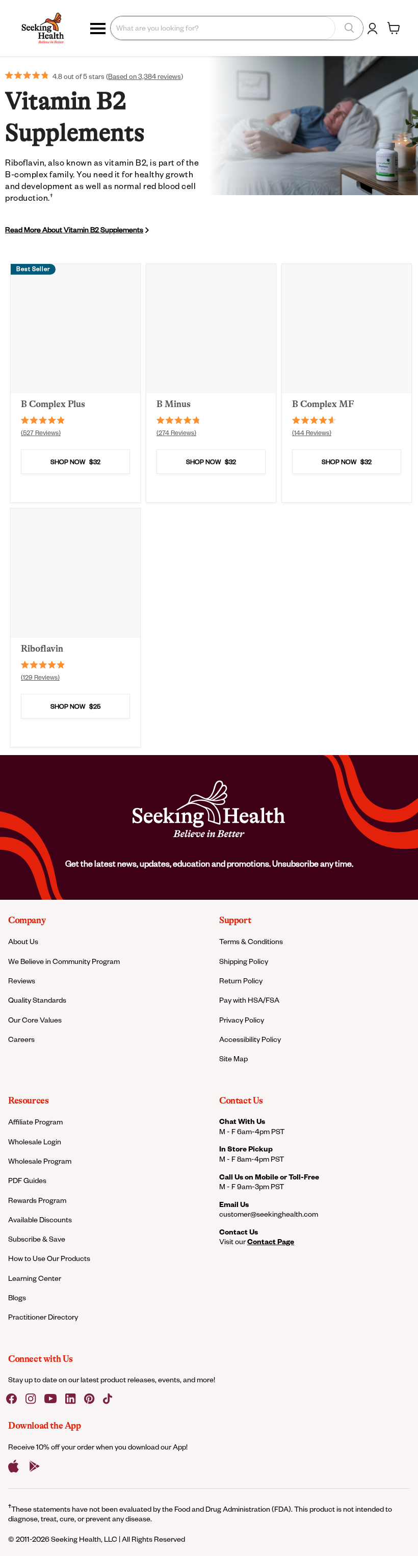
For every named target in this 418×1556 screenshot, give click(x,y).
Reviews (21, 980)
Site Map (233, 1058)
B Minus (173, 404)
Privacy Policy (241, 1020)
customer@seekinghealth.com (268, 1214)
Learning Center (34, 1278)
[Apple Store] (13, 1466)
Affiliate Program (35, 1121)
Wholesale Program (39, 1161)
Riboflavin (42, 648)
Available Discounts (40, 1219)
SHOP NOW (75, 462)
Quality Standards (37, 1000)
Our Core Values (35, 1020)
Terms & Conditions (251, 941)
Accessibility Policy (250, 1039)
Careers (21, 1039)
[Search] (349, 28)
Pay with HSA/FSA (249, 1000)
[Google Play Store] (34, 1466)
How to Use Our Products (49, 1258)
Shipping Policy (243, 961)
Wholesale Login (34, 1141)
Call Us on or (269, 1177)
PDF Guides (27, 1180)
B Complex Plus (53, 404)
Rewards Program (37, 1200)
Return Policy (241, 980)
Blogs (17, 1297)
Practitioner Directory (43, 1317)
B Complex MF (323, 404)
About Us (23, 941)
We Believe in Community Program (64, 961)
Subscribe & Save (36, 1239)
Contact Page (270, 1241)
